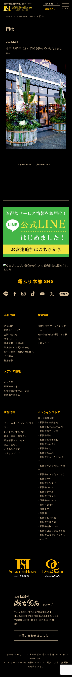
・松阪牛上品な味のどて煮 (51, 530)
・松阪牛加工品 (46, 452)
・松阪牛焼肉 (44, 435)
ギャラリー (9, 382)
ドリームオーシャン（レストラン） (19, 425)
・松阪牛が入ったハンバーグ (51, 459)
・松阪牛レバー (46, 487)
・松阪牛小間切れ (47, 496)
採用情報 (8, 360)
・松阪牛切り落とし (48, 440)
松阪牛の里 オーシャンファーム (52, 328)
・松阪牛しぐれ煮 (47, 517)
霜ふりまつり (11, 445)
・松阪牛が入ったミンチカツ (51, 467)
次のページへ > (43, 164)
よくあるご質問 (12, 449)
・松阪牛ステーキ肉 (48, 431)
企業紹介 (8, 326)
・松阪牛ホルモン (47, 444)
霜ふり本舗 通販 (46, 418)
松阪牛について (12, 330)
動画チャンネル (12, 386)
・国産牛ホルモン (47, 500)
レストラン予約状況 (14, 432)
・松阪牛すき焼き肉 (48, 422)
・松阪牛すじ (44, 448)
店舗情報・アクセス (14, 440)
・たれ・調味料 (46, 504)
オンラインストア (49, 412)
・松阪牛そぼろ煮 (47, 522)
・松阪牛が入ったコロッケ (51, 474)
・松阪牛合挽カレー (48, 526)
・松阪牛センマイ (47, 483)
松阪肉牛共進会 (12, 395)
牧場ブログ (43, 343)
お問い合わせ (11, 334)
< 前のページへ (25, 164)
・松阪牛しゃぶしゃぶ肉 (50, 427)
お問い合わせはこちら (33, 635)
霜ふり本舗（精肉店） (15, 436)
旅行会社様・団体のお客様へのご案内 (19, 354)
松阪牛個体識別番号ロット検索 (52, 336)
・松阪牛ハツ (44, 478)
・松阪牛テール (46, 491)
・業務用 (42, 513)
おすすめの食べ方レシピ (16, 391)
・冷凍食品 (43, 509)
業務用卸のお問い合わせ (16, 347)
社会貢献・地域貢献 (14, 343)
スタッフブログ (12, 453)
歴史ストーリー (12, 339)
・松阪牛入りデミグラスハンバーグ (51, 537)
